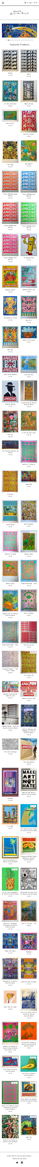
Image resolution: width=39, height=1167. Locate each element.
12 (26, 40)
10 (23, 40)
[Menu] (3, 2)
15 (32, 40)
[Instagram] (22, 1163)
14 (30, 40)
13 (28, 40)
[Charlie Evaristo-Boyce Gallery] (19, 12)
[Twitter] (17, 1163)
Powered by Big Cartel (20, 1158)
